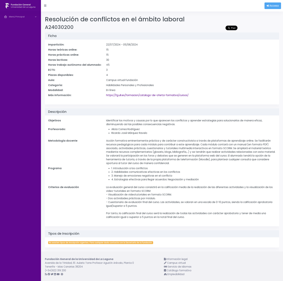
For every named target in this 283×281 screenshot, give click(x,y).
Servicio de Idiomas (179, 266)
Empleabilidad (175, 274)
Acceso (274, 5)
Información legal (177, 259)
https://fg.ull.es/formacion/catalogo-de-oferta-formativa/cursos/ (147, 95)
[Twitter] (52, 274)
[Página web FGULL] (62, 274)
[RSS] (46, 274)
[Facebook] (49, 274)
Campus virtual (176, 263)
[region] (20, 146)
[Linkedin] (55, 274)
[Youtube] (58, 274)
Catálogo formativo (178, 270)
